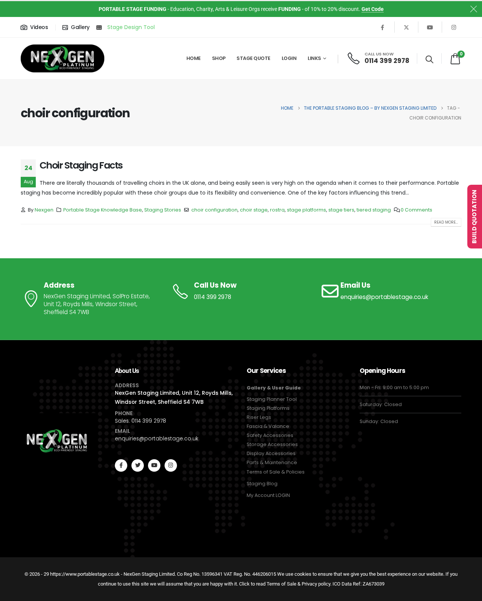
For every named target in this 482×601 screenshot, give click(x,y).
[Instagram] (454, 27)
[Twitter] (137, 465)
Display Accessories (271, 453)
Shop (219, 58)
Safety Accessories (270, 435)
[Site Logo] (62, 58)
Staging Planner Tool (272, 399)
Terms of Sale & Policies (276, 472)
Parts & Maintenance (272, 462)
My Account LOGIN (268, 495)
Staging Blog (262, 483)
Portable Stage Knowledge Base (102, 210)
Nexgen (44, 210)
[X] (406, 27)
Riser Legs (259, 417)
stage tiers (341, 210)
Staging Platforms (268, 408)
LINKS (314, 58)
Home (193, 58)
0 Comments (416, 210)
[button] (429, 59)
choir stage (254, 210)
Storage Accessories (272, 444)
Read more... (446, 222)
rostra (277, 210)
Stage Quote (253, 58)
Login (289, 58)
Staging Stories (162, 210)
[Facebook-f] (121, 465)
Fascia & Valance (268, 426)
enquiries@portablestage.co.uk (156, 438)
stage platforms (306, 210)
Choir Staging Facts (81, 165)
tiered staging (374, 210)
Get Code (373, 9)
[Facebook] (382, 27)
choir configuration (214, 210)
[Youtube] (430, 27)
